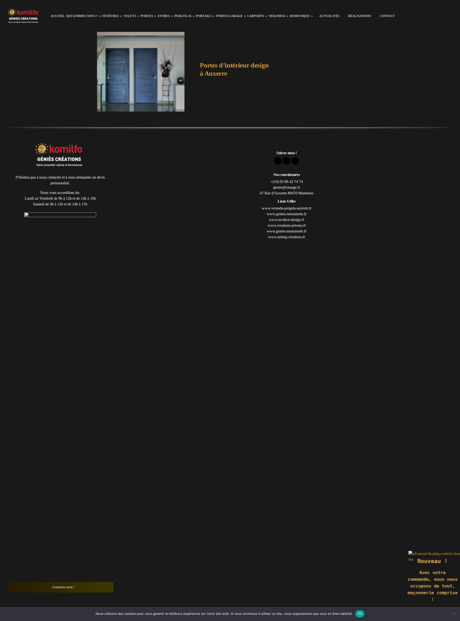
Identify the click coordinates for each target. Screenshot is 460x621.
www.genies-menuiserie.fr (286, 214)
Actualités (328, 16)
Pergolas (182, 16)
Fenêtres (110, 16)
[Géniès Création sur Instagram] (449, 16)
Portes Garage (229, 16)
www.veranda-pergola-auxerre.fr (286, 208)
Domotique (300, 16)
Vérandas (277, 16)
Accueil (58, 16)
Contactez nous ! (63, 587)
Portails (204, 16)
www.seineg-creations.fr (286, 237)
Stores (164, 16)
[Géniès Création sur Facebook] (432, 16)
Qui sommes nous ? (82, 16)
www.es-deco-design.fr (286, 220)
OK (360, 613)
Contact (385, 16)
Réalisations (358, 16)
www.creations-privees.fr (287, 225)
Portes (147, 16)
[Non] (454, 613)
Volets (129, 16)
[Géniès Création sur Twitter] (440, 16)
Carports (255, 16)
